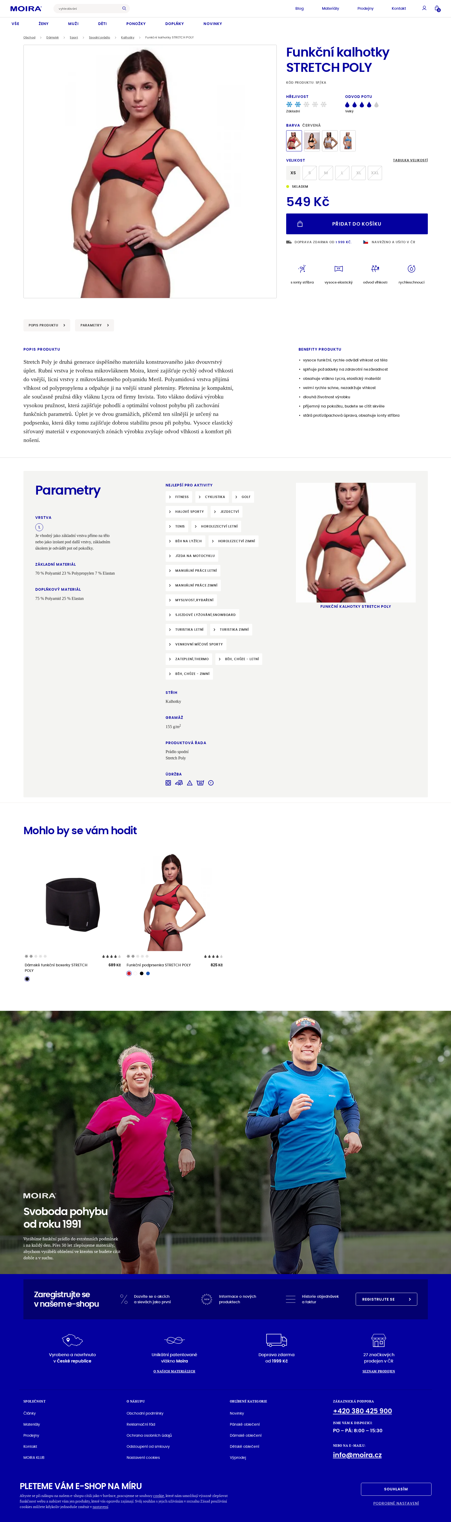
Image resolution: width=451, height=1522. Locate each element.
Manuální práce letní (196, 570)
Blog (299, 8)
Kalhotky (127, 37)
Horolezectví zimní (236, 541)
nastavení (100, 1506)
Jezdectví (229, 511)
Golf (246, 497)
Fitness (182, 497)
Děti (102, 23)
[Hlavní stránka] (26, 8)
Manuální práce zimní (196, 585)
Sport (74, 37)
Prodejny (366, 8)
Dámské (52, 37)
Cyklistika (215, 497)
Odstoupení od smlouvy (148, 1446)
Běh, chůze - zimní (192, 674)
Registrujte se (378, 1299)
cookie (158, 1495)
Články (29, 1413)
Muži (73, 23)
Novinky (213, 23)
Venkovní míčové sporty (199, 644)
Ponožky (136, 23)
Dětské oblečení (244, 1446)
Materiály (330, 8)
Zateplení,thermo (192, 659)
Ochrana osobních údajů (149, 1435)
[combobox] (87, 8)
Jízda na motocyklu (195, 556)
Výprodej (238, 1457)
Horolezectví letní (219, 526)
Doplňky (174, 23)
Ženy (44, 23)
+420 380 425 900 (362, 1411)
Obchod (29, 37)
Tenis (180, 526)
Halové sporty (189, 511)
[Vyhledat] (125, 8)
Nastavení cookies (143, 1457)
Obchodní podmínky (145, 1413)
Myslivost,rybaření (194, 600)
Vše (15, 23)
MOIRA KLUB (33, 1457)
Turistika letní (189, 629)
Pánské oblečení (245, 1424)
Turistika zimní (234, 629)
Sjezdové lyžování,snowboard (205, 615)
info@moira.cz (357, 1455)
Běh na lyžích (188, 541)
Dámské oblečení (245, 1435)
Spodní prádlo (99, 37)
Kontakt (399, 8)
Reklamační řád (141, 1424)
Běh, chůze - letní (242, 659)
